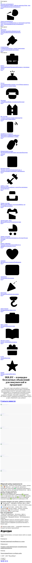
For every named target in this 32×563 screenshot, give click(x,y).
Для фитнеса (5, 188)
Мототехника (9, 32)
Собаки (3, 101)
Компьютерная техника (7, 151)
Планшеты (8, 152)
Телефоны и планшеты (7, 133)
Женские (3, 222)
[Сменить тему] (3, 559)
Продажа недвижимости (7, 4)
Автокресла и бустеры (17, 238)
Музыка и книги (5, 340)
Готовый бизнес (5, 244)
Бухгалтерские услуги (10, 246)
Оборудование (4, 308)
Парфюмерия (17, 262)
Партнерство (12, 244)
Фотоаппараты (4, 326)
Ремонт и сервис (14, 136)
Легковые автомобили (6, 31)
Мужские (7, 222)
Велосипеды (4, 187)
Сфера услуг (12, 310)
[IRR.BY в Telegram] (5, 561)
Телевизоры (14, 170)
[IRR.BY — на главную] (6, 531)
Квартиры (3, 5)
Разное (2, 372)
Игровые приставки (16, 152)
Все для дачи (4, 116)
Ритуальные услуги (14, 84)
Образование (13, 67)
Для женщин (4, 278)
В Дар (2, 356)
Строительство (5, 47)
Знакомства (4, 276)
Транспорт (3, 29)
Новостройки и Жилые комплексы (15, 5)
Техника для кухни (6, 170)
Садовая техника (5, 117)
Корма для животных (13, 101)
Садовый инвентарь (15, 117)
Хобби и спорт (4, 185)
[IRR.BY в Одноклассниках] (3, 561)
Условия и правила (6, 546)
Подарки (3, 294)
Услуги (2, 83)
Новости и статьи (20, 541)
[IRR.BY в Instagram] (7, 561)
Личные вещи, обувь (6, 220)
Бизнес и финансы (5, 243)
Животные (7, 358)
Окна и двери (13, 48)
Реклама (3, 541)
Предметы (13, 374)
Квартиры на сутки (6, 22)
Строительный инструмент (11, 49)
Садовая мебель (11, 119)
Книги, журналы (5, 342)
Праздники (4, 292)
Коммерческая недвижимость (12, 6)
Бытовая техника (5, 168)
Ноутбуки (3, 152)
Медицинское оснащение (7, 262)
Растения (21, 101)
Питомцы (3, 100)
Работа (2, 65)
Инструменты (13, 342)
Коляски (9, 238)
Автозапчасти (17, 32)
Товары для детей (5, 236)
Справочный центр (10, 541)
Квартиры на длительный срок (19, 22)
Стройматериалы (5, 48)
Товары (3, 358)
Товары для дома (5, 203)
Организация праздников (12, 294)
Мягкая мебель (4, 204)
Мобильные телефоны (6, 135)
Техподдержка (4, 553)
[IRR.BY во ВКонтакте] (1, 561)
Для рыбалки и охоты (13, 187)
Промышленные (5, 310)
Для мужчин (10, 278)
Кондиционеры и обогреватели (16, 171)
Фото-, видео (4, 324)
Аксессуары (6, 136)
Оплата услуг (11, 553)
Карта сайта (18, 553)
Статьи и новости (8, 401)
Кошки (6, 101)
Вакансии (3, 67)
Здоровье (3, 260)
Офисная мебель (8, 206)
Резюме (8, 67)
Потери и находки (5, 374)
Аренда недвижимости (7, 21)
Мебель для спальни (13, 204)
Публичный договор (16, 546)
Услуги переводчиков (10, 86)
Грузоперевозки (5, 84)
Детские (12, 222)
